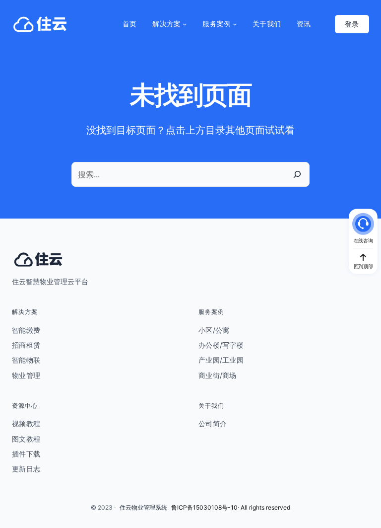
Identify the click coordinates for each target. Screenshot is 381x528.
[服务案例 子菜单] (235, 24)
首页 (130, 23)
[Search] (297, 174)
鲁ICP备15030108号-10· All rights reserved (230, 507)
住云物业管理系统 (143, 507)
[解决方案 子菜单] (185, 24)
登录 (352, 24)
